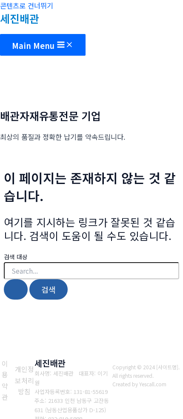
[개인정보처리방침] (24, 380)
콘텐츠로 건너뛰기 (26, 5)
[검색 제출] (16, 289)
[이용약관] (5, 380)
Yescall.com (152, 384)
